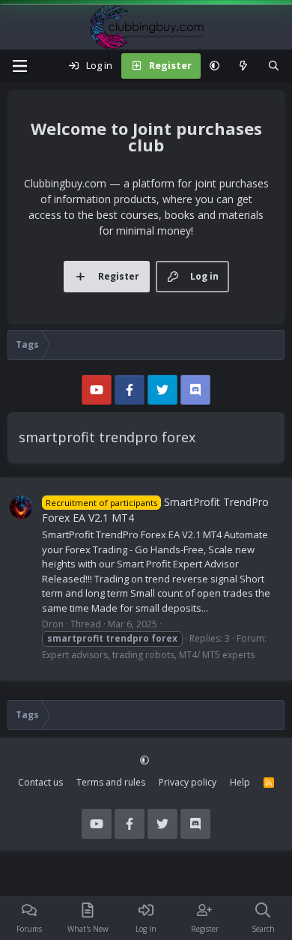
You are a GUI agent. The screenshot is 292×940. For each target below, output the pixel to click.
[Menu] (19, 66)
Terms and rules (110, 782)
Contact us (40, 782)
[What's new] (243, 66)
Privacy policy (187, 782)
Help (240, 782)
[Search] (273, 66)
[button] (214, 66)
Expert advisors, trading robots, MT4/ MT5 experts (148, 654)
